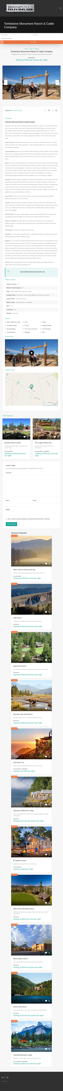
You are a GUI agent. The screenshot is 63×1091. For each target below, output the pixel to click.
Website (8, 509)
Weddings (27, 332)
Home (26, 49)
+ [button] (7, 375)
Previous (5, 82)
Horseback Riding (11, 325)
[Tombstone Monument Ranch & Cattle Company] (31, 386)
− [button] (7, 377)
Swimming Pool (11, 332)
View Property (16, 435)
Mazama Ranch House (13, 443)
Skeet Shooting (46, 329)
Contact (5, 1081)
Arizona (37, 49)
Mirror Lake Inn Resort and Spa (24, 570)
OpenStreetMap (49, 405)
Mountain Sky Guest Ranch (23, 714)
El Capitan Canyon (19, 860)
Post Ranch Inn (18, 762)
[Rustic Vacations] (20, 14)
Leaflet (43, 405)
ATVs (26, 322)
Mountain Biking (11, 329)
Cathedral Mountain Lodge (22, 1055)
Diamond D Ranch (19, 666)
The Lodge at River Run (43, 443)
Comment (9, 472)
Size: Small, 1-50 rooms (31, 329)
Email (35, 500)
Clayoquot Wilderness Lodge (23, 810)
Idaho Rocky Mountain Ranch (23, 909)
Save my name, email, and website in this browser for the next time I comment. (28, 519)
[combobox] (16, 35)
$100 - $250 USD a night (13, 322)
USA (31, 49)
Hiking (44, 322)
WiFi (43, 332)
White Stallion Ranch (20, 959)
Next (57, 82)
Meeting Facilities (47, 325)
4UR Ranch (17, 618)
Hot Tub (27, 325)
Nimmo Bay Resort (19, 1007)
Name (8, 500)
